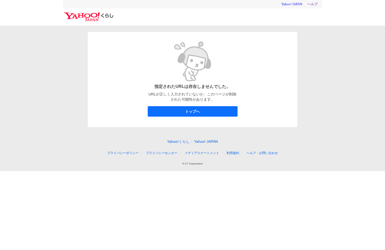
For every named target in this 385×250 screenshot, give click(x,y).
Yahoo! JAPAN (206, 141)
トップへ (192, 111)
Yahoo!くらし (178, 141)
